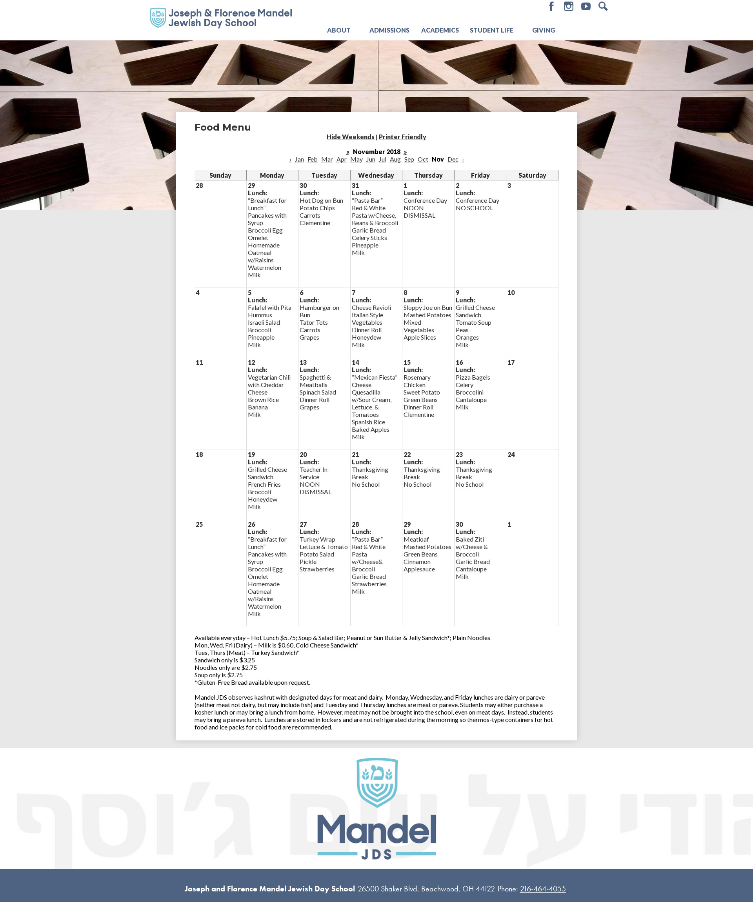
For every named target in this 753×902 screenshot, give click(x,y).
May (356, 159)
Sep (409, 159)
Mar (327, 159)
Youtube (586, 6)
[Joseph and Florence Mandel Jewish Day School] (220, 17)
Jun (370, 159)
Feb (312, 159)
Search (603, 6)
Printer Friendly (402, 136)
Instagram (568, 6)
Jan (299, 159)
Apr (341, 159)
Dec (452, 159)
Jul (382, 159)
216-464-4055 (543, 889)
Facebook (551, 6)
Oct (423, 159)
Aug (395, 159)
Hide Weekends (351, 136)
